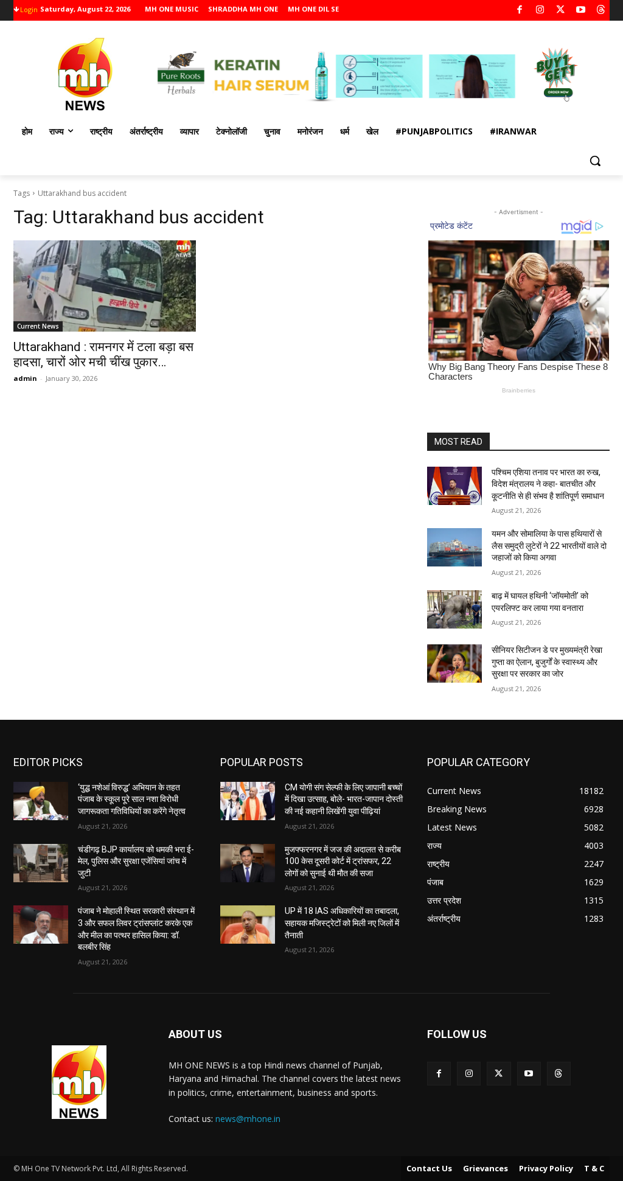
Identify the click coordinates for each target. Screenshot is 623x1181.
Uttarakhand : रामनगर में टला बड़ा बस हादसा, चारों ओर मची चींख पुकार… (103, 354)
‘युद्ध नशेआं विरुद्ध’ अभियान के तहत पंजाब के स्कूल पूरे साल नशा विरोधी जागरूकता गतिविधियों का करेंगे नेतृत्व (132, 799)
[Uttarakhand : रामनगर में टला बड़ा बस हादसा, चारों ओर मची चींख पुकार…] (104, 286)
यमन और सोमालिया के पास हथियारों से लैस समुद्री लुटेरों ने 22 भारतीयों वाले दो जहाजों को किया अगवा (549, 545)
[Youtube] (581, 10)
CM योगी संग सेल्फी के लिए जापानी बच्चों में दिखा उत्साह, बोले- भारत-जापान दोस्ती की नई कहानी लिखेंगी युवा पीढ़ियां (344, 799)
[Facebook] (520, 10)
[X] (560, 10)
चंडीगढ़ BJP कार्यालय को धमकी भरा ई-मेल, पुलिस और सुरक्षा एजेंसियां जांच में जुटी (136, 861)
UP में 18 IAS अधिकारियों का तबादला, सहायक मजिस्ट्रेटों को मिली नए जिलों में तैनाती (342, 922)
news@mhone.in (247, 1118)
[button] (595, 160)
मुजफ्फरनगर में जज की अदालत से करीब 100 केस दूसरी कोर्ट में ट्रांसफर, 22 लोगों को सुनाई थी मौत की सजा (343, 861)
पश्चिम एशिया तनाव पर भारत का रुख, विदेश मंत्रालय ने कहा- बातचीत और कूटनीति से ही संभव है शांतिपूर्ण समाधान (548, 484)
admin (25, 378)
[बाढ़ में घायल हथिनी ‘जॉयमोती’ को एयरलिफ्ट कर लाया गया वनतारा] (454, 609)
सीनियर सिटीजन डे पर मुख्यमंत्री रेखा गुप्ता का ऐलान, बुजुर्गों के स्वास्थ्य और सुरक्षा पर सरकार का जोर (547, 661)
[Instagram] (540, 10)
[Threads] (601, 10)
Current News (38, 326)
